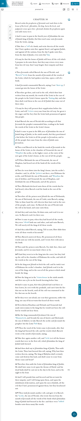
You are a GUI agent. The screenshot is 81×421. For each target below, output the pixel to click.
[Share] (10, 38)
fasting (52, 98)
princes (39, 173)
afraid (26, 222)
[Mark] (10, 30)
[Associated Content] (69, 19)
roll (28, 46)
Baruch (19, 75)
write (48, 338)
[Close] (10, 26)
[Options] (77, 9)
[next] (78, 213)
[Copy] (10, 34)
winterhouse (42, 277)
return (31, 111)
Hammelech (21, 318)
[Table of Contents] (2, 9)
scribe (21, 396)
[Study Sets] (64, 9)
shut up (60, 85)
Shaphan (19, 153)
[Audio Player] (74, 414)
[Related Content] (73, 9)
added (61, 401)
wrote (25, 75)
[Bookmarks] (68, 9)
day (48, 55)
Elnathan (56, 176)
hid (35, 323)
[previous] (3, 213)
